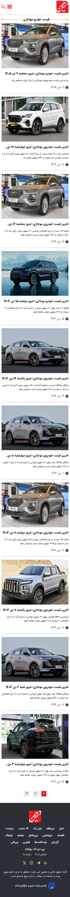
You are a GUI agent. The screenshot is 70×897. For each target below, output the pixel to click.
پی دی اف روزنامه (35, 849)
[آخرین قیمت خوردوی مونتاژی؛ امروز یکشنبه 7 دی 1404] (35, 582)
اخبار (62, 828)
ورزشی (15, 842)
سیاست (9, 828)
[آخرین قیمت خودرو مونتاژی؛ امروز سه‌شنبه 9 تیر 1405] (35, 45)
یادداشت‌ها (41, 842)
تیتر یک (37, 828)
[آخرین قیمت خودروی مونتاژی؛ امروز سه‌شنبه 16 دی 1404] (35, 196)
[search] (3, 7)
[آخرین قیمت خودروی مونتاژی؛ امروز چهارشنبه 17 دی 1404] (35, 119)
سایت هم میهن (12, 872)
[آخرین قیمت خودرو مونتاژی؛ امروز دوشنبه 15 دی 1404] (35, 273)
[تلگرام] (38, 864)
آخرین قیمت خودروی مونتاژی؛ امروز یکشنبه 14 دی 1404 (35, 378)
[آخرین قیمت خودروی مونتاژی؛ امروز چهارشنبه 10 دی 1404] (35, 427)
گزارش (55, 842)
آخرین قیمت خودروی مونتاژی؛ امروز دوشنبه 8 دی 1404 (35, 532)
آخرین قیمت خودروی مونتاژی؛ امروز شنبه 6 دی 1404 (37, 687)
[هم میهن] (62, 7)
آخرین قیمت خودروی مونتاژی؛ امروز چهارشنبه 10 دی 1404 (37, 455)
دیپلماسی (47, 835)
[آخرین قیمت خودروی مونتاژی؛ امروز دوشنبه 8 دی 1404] (35, 505)
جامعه (20, 835)
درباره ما (27, 854)
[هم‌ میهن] (35, 817)
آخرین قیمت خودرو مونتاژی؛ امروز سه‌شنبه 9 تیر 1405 (36, 73)
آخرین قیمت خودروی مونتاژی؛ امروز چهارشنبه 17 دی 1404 (37, 147)
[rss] (45, 864)
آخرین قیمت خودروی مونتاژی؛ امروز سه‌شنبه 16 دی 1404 (38, 224)
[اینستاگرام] (31, 864)
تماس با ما (41, 854)
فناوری (27, 842)
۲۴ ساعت (23, 828)
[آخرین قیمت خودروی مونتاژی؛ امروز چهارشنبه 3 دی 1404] (35, 736)
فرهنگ (9, 835)
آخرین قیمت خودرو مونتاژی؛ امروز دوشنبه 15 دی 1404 (36, 301)
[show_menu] (9, 6)
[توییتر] (24, 864)
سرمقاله (50, 828)
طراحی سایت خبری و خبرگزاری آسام (30, 886)
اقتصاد (61, 835)
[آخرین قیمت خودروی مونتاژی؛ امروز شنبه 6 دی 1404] (35, 659)
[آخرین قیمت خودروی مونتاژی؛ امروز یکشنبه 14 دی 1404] (35, 350)
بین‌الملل (33, 835)
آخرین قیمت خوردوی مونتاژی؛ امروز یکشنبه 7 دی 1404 (35, 610)
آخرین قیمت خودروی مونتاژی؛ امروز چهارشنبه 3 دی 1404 (37, 764)
